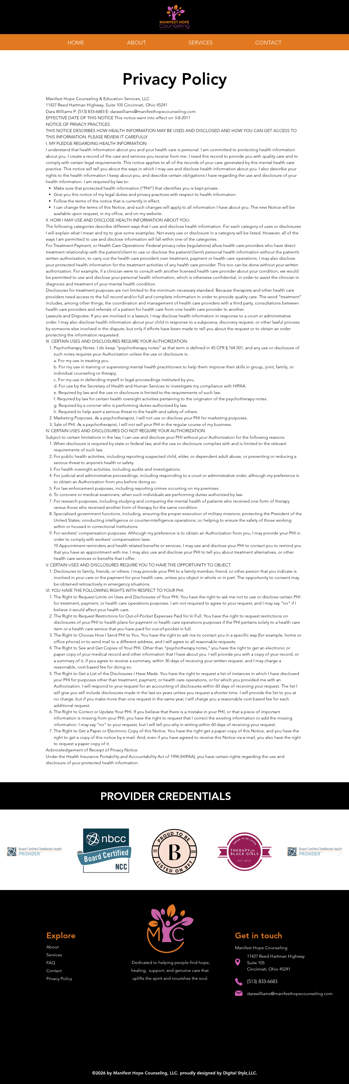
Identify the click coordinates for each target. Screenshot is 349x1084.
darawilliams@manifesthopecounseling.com (153, 111)
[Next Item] (339, 851)
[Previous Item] (9, 851)
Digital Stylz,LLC (239, 1073)
